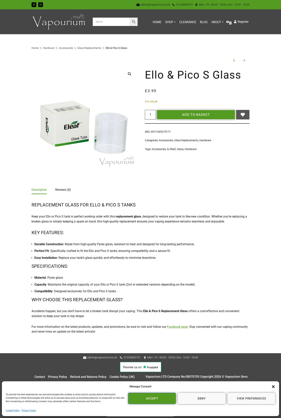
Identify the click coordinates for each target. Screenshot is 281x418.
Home (157, 22)
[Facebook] (34, 4)
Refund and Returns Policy (88, 377)
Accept (152, 398)
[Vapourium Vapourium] (59, 22)
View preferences (251, 398)
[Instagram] (40, 4)
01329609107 (184, 4)
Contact (39, 377)
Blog (204, 22)
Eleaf (173, 149)
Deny (202, 398)
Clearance (187, 22)
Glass (180, 149)
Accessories (66, 48)
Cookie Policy (13, 410)
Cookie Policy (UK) (122, 377)
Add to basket (196, 115)
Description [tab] (39, 190)
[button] (273, 387)
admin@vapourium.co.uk (155, 4)
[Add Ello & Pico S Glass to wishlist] (242, 114)
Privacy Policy (29, 410)
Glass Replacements (89, 48)
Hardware (49, 48)
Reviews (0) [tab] (63, 190)
